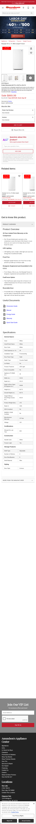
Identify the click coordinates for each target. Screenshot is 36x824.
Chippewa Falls (6, 796)
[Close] (34, 804)
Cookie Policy (15, 812)
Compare (13, 206)
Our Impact (5, 766)
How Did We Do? (7, 777)
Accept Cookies (26, 820)
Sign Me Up (18, 725)
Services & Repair (7, 763)
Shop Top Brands (7, 757)
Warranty (9, 318)
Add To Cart (18, 125)
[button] (3, 8)
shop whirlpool (18, 36)
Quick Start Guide (12, 322)
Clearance (5, 752)
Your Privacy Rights (17, 815)
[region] (18, 812)
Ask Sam (18, 151)
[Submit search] (32, 13)
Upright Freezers (27, 41)
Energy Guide (11, 314)
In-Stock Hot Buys (7, 750)
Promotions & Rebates (9, 754)
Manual (9, 310)
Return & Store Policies (9, 775)
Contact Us (5, 770)
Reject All (9, 820)
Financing (5, 768)
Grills (3, 748)
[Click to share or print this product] (31, 48)
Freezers (19, 41)
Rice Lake (5, 786)
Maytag (10, 101)
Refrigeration (12, 41)
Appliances (4, 41)
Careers (4, 772)
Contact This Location (8, 792)
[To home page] (13, 8)
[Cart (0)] (33, 8)
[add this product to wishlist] (31, 53)
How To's (4, 761)
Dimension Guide (12, 306)
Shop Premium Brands (8, 759)
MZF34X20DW (9, 103)
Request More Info (19, 130)
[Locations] (23, 8)
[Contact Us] (28, 8)
